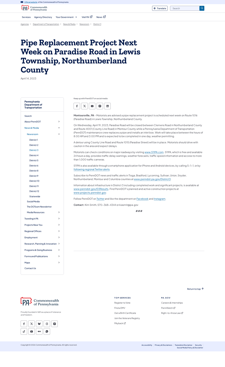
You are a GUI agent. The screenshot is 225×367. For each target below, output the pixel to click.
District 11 (34, 186)
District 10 (34, 180)
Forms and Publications (36, 256)
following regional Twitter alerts (92, 169)
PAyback (118, 323)
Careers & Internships (172, 302)
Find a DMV (119, 308)
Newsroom (32, 134)
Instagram (159, 198)
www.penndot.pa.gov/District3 (152, 179)
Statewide (34, 196)
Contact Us (30, 268)
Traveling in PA (31, 218)
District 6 (33, 165)
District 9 (33, 175)
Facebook (142, 198)
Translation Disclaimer (183, 345)
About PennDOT (32, 121)
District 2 (33, 145)
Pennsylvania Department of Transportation (33, 104)
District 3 (33, 150)
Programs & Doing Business (38, 250)
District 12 (34, 191)
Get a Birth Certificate (125, 313)
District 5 (33, 160)
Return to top (194, 289)
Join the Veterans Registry (127, 318)
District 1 (33, 139)
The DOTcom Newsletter (39, 206)
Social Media (33, 201)
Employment (31, 237)
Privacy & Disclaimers (163, 345)
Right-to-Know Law (171, 313)
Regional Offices (32, 231)
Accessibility (147, 345)
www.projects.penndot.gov (90, 192)
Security (198, 345)
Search (28, 115)
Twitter (100, 198)
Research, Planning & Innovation (40, 243)
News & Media (31, 128)
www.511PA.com (154, 152)
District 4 (33, 155)
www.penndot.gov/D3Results (91, 188)
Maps (27, 262)
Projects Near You (33, 225)
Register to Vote (122, 302)
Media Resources (35, 212)
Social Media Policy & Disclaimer (190, 348)
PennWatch (167, 308)
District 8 (33, 170)
